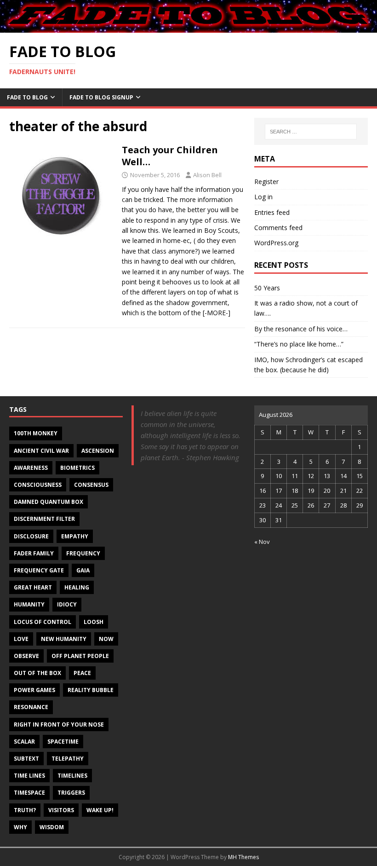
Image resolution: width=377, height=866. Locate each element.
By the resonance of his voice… (301, 328)
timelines (72, 775)
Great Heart (33, 587)
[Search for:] (311, 131)
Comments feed (278, 227)
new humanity (63, 639)
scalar (24, 741)
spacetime (63, 741)
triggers (71, 793)
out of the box (37, 673)
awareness (31, 468)
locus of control (42, 622)
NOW (106, 639)
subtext (26, 758)
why (20, 827)
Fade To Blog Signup (101, 97)
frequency (83, 553)
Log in (263, 196)
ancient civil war (41, 451)
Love (21, 639)
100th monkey (35, 433)
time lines (29, 775)
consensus (91, 485)
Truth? (25, 810)
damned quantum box (48, 502)
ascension (97, 451)
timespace (29, 793)
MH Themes (243, 857)
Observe (26, 656)
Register (266, 181)
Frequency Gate (39, 570)
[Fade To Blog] (188, 27)
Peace (82, 673)
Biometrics (77, 468)
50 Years (267, 287)
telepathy (67, 758)
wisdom (52, 827)
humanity (29, 604)
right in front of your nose (59, 724)
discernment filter (44, 519)
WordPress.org (276, 242)
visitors (61, 810)
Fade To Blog (27, 97)
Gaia (83, 570)
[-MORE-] (216, 312)
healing (76, 587)
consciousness (38, 485)
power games (34, 690)
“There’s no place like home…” (298, 344)
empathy (74, 536)
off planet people (80, 656)
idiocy (67, 604)
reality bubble (91, 690)
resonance (31, 707)
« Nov (262, 541)
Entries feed (272, 212)
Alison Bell (207, 175)
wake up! (100, 810)
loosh (93, 622)
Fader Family (34, 553)
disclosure (31, 536)
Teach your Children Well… (170, 156)
